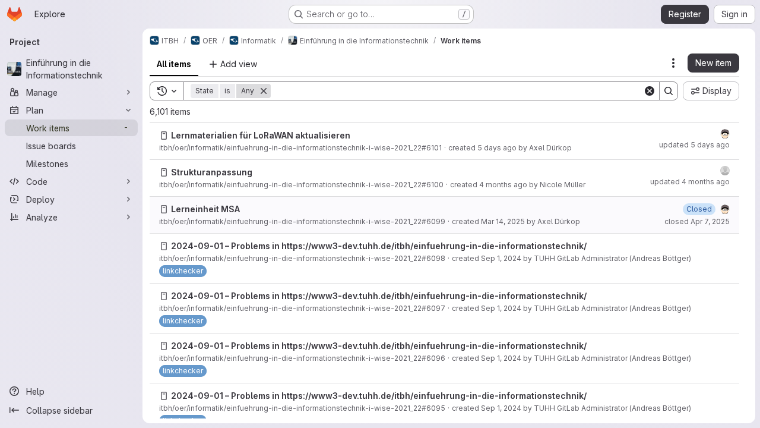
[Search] (668, 90)
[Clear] (649, 91)
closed (697, 221)
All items (174, 64)
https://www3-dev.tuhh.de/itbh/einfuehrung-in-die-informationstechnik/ (434, 246)
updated (694, 144)
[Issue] (164, 135)
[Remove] (263, 91)
